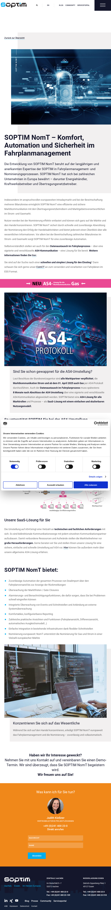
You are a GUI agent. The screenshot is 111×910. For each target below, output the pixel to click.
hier (34, 255)
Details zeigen (95, 477)
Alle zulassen (90, 485)
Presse (34, 901)
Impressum (14, 906)
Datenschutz (24, 906)
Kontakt (34, 906)
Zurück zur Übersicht (14, 38)
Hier (66, 547)
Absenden (36, 856)
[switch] (42, 467)
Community (70, 5)
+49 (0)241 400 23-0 (55, 827)
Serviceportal (83, 5)
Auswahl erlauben (55, 485)
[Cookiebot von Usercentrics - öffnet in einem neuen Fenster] (96, 424)
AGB (5, 906)
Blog (61, 5)
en (48, 5)
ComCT (40, 266)
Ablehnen (20, 485)
